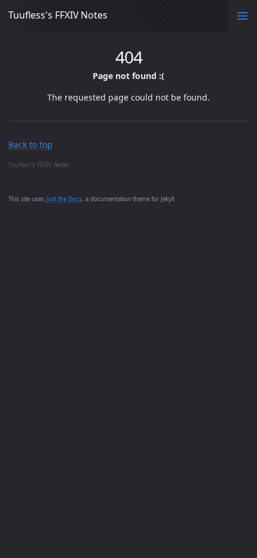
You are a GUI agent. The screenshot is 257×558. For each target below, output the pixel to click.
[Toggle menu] (242, 16)
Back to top (30, 144)
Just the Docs (64, 199)
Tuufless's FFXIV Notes (58, 15)
